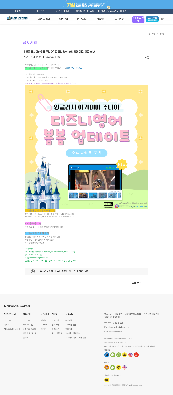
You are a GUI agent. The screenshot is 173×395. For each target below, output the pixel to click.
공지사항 (69, 320)
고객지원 (119, 19)
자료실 (100, 19)
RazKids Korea (17, 306)
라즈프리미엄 (28, 325)
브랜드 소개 (44, 19)
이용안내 (55, 320)
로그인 (160, 19)
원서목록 (55, 325)
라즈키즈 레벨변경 (72, 333)
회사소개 (108, 314)
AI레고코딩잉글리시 (12, 329)
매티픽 (6, 325)
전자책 (25, 337)
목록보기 (136, 283)
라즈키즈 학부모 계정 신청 (75, 337)
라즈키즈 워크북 (29, 329)
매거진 (43, 329)
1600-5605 (118, 323)
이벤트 (43, 320)
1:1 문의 (68, 329)
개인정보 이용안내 (151, 314)
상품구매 (63, 19)
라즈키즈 (7, 320)
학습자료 (55, 329)
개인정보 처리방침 (133, 314)
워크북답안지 (57, 333)
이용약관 (118, 314)
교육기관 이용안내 (112, 317)
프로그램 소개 (10, 314)
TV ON (44, 325)
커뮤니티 (82, 19)
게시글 (161, 34)
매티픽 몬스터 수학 (30, 333)
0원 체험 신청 (138, 19)
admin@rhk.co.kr (120, 327)
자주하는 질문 (71, 325)
